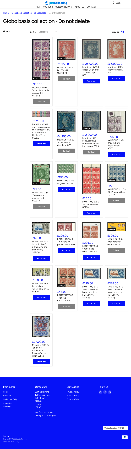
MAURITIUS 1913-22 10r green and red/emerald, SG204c (41, 196)
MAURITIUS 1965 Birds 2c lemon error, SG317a (115, 242)
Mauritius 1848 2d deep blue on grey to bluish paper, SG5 (90, 71)
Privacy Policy (73, 391)
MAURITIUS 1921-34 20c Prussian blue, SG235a (116, 192)
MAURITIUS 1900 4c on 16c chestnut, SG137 (65, 298)
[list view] (126, 32)
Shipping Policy (73, 399)
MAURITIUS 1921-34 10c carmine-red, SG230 (91, 204)
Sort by (33, 32)
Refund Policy (73, 395)
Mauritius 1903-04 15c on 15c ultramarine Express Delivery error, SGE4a (40, 350)
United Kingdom (114, 428)
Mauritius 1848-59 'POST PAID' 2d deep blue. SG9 (65, 142)
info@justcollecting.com (46, 415)
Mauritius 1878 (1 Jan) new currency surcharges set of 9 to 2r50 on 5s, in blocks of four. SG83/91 (41, 131)
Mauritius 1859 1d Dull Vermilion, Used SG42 (65, 70)
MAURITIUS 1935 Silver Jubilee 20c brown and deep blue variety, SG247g (90, 292)
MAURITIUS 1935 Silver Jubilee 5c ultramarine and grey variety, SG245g (40, 247)
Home (38, 7)
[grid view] (122, 32)
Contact (91, 7)
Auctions (48, 7)
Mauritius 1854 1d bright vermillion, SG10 (115, 70)
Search (6, 436)
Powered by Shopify (11, 441)
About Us (79, 7)
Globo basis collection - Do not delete (29, 13)
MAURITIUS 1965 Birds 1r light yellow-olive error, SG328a (40, 287)
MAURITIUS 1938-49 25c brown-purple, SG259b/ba (66, 242)
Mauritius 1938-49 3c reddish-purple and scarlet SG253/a (40, 91)
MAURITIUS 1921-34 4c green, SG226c (66, 182)
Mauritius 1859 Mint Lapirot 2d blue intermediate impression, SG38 (90, 142)
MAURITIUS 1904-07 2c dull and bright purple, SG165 (115, 144)
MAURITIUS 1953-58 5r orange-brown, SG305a (90, 249)
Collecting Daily (64, 7)
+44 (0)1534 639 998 (44, 412)
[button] (117, 2)
